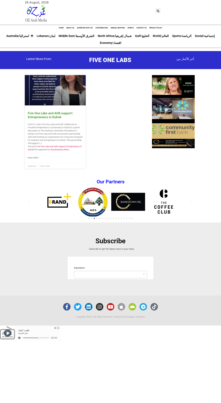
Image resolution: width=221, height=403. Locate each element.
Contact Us (142, 28)
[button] (158, 10)
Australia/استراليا (17, 36)
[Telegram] (143, 307)
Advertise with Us (85, 28)
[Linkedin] (88, 307)
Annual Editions (118, 28)
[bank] (173, 147)
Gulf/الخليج (142, 36)
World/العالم (161, 36)
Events (131, 28)
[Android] (132, 307)
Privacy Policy (155, 28)
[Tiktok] (154, 307)
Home (61, 28)
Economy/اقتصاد (110, 43)
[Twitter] (77, 307)
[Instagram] (99, 307)
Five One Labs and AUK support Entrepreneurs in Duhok (50, 115)
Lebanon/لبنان (46, 36)
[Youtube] (110, 307)
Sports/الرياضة (182, 36)
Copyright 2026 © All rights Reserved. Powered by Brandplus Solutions (110, 316)
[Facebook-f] (67, 307)
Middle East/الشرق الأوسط (76, 36)
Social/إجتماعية (205, 36)
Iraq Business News (60, 149)
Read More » (33, 158)
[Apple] (121, 307)
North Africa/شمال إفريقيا (115, 36)
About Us (70, 28)
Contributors (101, 28)
